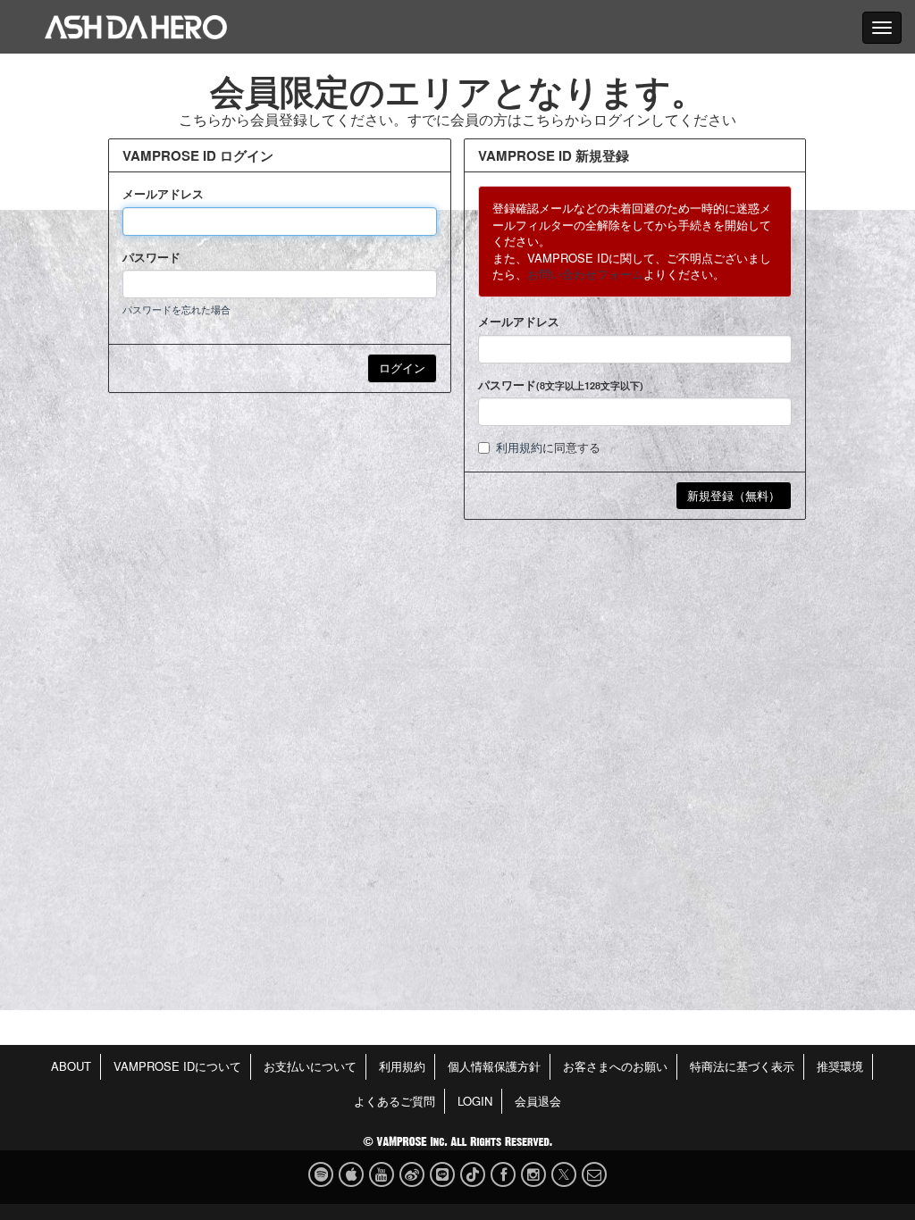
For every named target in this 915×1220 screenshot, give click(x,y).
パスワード (151, 257)
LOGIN (475, 1100)
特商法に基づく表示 (742, 1065)
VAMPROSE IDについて (177, 1065)
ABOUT (71, 1065)
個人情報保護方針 (494, 1065)
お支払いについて (310, 1065)
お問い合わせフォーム (585, 273)
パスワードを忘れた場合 (176, 309)
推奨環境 (840, 1065)
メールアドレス (163, 194)
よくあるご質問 (394, 1100)
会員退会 (538, 1100)
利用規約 (519, 447)
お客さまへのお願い (615, 1065)
